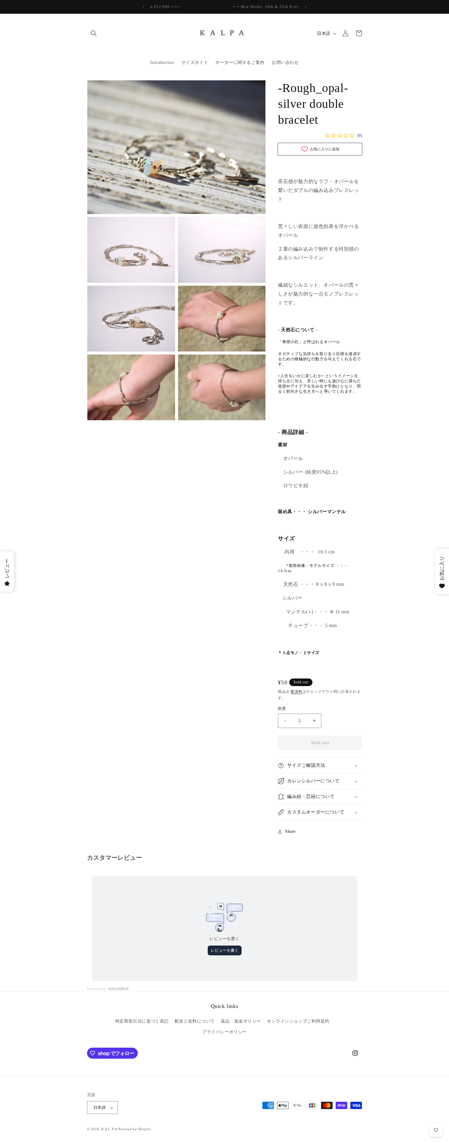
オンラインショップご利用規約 (298, 1021)
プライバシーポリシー (224, 1032)
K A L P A (109, 1129)
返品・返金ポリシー (241, 1021)
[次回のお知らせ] (305, 6)
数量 (282, 708)
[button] (93, 33)
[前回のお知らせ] (143, 6)
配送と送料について (195, 1021)
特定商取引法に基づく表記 (142, 1021)
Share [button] (290, 831)
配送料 (296, 691)
